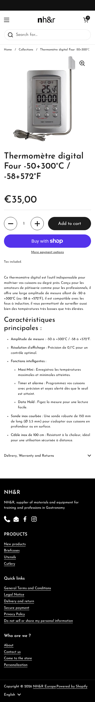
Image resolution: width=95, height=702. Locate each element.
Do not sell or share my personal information (38, 621)
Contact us (12, 652)
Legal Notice (14, 594)
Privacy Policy (14, 614)
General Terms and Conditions (27, 588)
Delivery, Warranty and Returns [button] (29, 455)
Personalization (15, 665)
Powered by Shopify (71, 686)
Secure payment (16, 608)
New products (15, 544)
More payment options (47, 252)
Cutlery (9, 564)
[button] (10, 223)
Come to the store (18, 658)
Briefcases (12, 550)
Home (8, 49)
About (8, 645)
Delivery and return (19, 601)
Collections (26, 49)
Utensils (10, 557)
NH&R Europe (44, 686)
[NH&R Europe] (46, 20)
